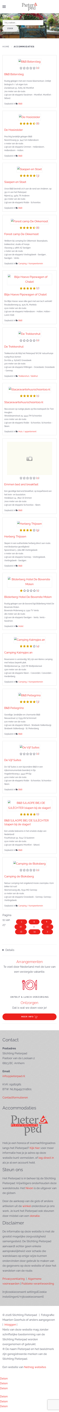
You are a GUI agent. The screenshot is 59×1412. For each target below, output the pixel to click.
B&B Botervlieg (14, 74)
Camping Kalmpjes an (18, 652)
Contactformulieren (15, 1097)
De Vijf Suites (12, 760)
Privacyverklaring (13, 1278)
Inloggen (10, 1324)
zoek (10, 28)
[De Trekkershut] (29, 333)
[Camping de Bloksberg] (29, 863)
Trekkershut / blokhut (28, 376)
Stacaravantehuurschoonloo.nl (23, 402)
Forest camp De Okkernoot (21, 234)
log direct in (46, 1157)
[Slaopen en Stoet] (29, 169)
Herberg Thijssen (15, 536)
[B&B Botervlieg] (29, 61)
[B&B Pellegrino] (29, 695)
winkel (26, 1206)
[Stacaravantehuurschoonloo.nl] (29, 389)
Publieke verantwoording (37, 1283)
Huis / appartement (27, 431)
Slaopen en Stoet (15, 182)
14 (34, 931)
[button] (4, 6)
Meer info (27, 1017)
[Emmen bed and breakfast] (29, 458)
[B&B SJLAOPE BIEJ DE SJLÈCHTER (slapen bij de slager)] (29, 805)
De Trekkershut (14, 346)
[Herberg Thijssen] (29, 523)
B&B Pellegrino (14, 708)
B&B (20, 104)
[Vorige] (21, 921)
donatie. (35, 1215)
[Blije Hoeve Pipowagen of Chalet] (29, 279)
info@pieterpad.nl (13, 1076)
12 (47, 927)
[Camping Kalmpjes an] (29, 639)
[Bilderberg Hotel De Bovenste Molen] (29, 581)
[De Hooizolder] (29, 117)
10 (20, 927)
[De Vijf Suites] (29, 747)
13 (21, 931)
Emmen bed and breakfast (21, 484)
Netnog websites (35, 1367)
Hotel (20, 626)
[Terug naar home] (29, 6)
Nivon (29, 1188)
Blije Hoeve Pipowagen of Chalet (25, 294)
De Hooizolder (13, 129)
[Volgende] (47, 931)
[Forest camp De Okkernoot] (29, 221)
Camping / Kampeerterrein (30, 263)
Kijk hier (35, 1148)
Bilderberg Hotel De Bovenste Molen (28, 597)
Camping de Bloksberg (19, 876)
